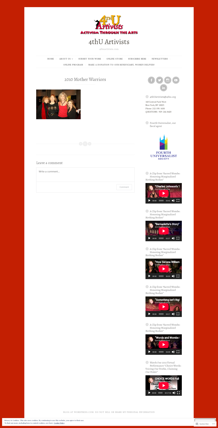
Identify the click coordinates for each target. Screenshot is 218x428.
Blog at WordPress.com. (78, 412)
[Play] (149, 200)
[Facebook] (151, 80)
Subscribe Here (137, 58)
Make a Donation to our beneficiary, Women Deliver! (121, 64)
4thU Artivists (109, 42)
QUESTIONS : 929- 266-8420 (158, 111)
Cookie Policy (59, 423)
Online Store (114, 58)
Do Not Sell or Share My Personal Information (125, 412)
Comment (124, 187)
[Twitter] (159, 80)
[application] (163, 193)
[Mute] (173, 200)
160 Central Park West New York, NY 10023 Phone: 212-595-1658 (155, 105)
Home (50, 58)
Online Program (73, 64)
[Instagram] (167, 80)
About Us (65, 58)
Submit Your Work (89, 58)
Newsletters (160, 58)
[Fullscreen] (177, 200)
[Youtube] (175, 80)
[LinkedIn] (163, 87)
